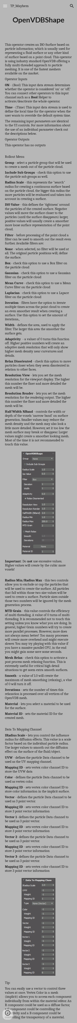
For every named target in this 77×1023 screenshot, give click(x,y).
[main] (38, 20)
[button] (5, 6)
